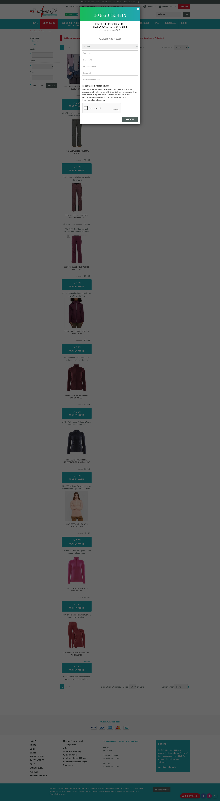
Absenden (130, 119)
